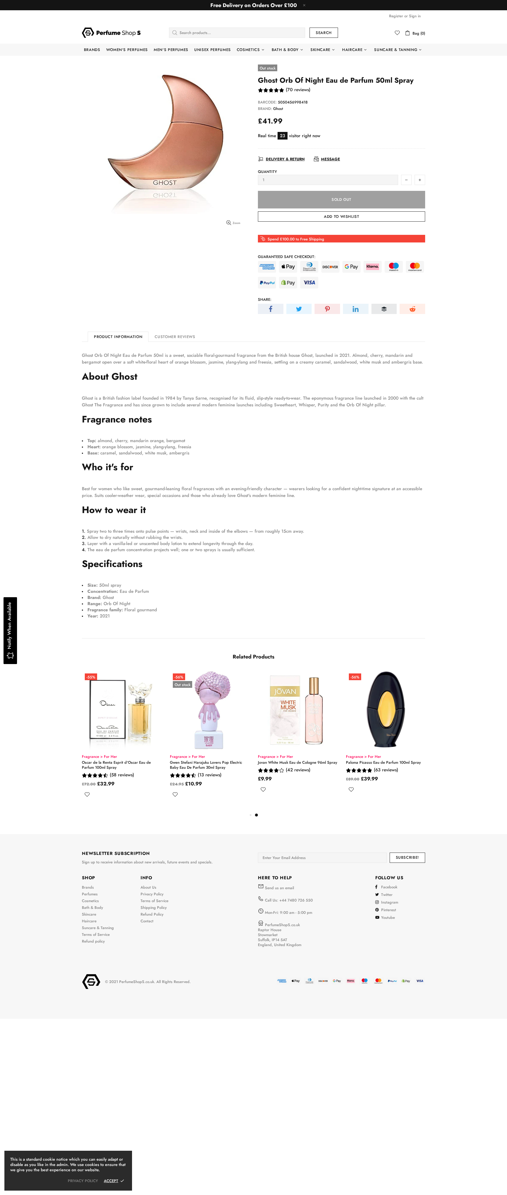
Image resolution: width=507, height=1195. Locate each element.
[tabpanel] (298, 739)
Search (324, 32)
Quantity (267, 171)
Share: (264, 299)
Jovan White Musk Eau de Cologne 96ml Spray (297, 762)
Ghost (278, 108)
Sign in (415, 15)
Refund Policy (152, 914)
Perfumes (90, 894)
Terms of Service (96, 934)
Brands (88, 887)
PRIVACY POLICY (83, 1180)
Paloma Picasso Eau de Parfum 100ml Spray (383, 762)
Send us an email (279, 887)
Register (396, 15)
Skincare (89, 914)
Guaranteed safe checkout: (286, 256)
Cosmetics (90, 900)
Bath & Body (92, 907)
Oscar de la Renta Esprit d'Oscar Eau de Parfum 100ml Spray (116, 765)
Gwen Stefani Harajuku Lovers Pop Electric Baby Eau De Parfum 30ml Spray (206, 765)
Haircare (89, 921)
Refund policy (93, 941)
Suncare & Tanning (98, 927)
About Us (148, 887)
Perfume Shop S (111, 33)
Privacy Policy (152, 894)
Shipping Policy (154, 907)
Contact (147, 921)
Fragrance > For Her (99, 756)
